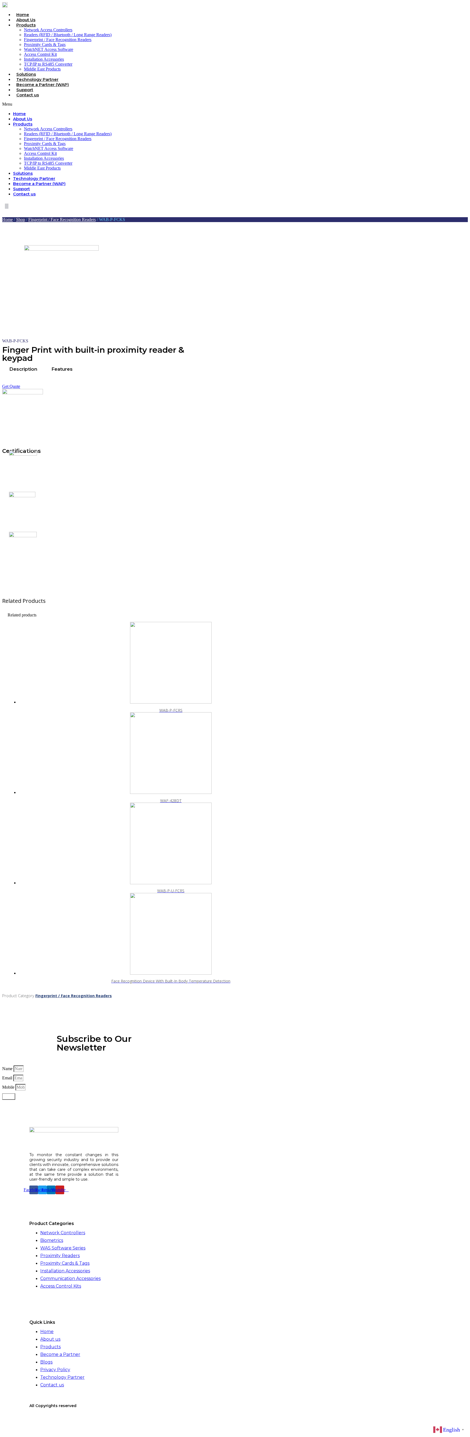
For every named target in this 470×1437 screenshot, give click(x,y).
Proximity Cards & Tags (45, 44)
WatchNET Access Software (48, 49)
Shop (20, 219)
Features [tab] (62, 369)
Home (22, 14)
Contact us (27, 94)
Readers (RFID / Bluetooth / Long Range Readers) (68, 34)
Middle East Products (42, 69)
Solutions (26, 74)
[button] (149, 104)
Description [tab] (23, 369)
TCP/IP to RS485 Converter (48, 64)
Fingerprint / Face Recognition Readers (57, 39)
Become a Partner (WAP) (42, 84)
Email (7, 1078)
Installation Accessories (44, 59)
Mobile (9, 1087)
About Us (25, 19)
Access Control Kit (40, 54)
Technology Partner (37, 79)
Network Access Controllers (48, 29)
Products (26, 24)
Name (8, 1068)
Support (24, 89)
